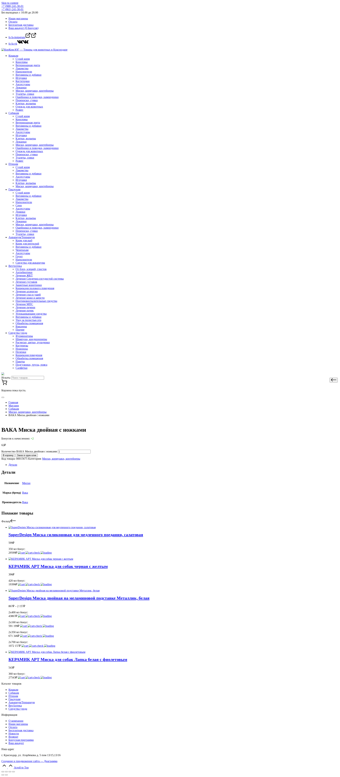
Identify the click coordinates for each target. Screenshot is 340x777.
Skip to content (9, 2)
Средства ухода (17, 708)
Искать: (6, 377)
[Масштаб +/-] (13, 771)
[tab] (173, 464)
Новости (13, 733)
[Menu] (2, 397)
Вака (25, 492)
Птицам (13, 696)
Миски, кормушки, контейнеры (61, 458)
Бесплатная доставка (20, 730)
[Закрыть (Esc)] (2, 771)
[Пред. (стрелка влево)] (2, 774)
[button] (334, 380)
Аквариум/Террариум (21, 702)
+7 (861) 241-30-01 (12, 9)
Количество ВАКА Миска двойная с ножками (29, 451)
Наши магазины (18, 723)
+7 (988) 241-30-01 (12, 6)
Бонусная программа (21, 739)
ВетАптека (15, 705)
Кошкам (13, 689)
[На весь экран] (9, 771)
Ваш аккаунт (16, 743)
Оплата (12, 727)
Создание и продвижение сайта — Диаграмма (29, 761)
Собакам (13, 692)
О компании (15, 720)
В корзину (8, 455)
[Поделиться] (6, 771)
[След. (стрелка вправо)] (6, 774)
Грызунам (14, 699)
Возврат (13, 736)
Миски (26, 483)
